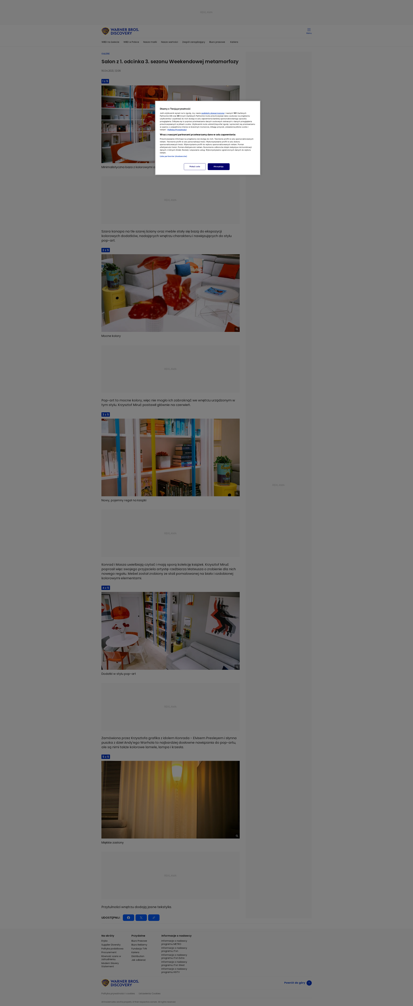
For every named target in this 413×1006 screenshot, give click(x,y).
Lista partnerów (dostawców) (173, 156)
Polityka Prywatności (177, 130)
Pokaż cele (195, 166)
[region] (207, 138)
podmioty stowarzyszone (212, 113)
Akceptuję (218, 166)
